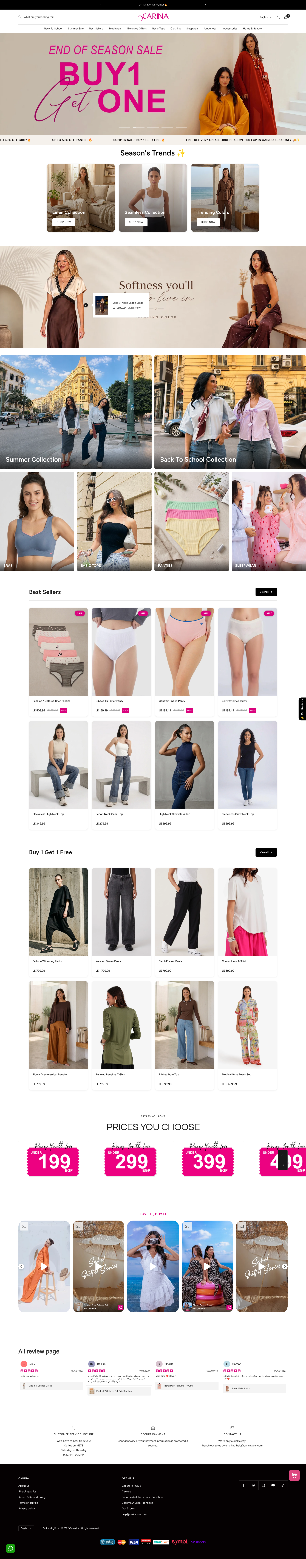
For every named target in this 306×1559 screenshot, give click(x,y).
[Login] (278, 17)
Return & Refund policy (32, 1497)
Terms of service (28, 1502)
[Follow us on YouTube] (273, 1485)
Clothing (176, 28)
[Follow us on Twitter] (253, 1485)
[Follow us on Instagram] (263, 1485)
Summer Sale (76, 28)
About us (23, 1485)
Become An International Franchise (142, 1497)
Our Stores (128, 1508)
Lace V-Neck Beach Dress (127, 302)
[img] (29, 1371)
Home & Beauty (252, 28)
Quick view (134, 307)
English (264, 17)
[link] (58, 662)
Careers (126, 1491)
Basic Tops (158, 28)
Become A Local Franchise (137, 1502)
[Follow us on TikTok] (283, 1485)
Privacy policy (26, 1508)
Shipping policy (27, 1491)
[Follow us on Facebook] (244, 1485)
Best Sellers (96, 28)
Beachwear (115, 28)
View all (264, 591)
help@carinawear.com (135, 1514)
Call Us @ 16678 (131, 1485)
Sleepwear (192, 28)
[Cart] (286, 17)
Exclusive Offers (137, 28)
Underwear (210, 28)
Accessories (230, 28)
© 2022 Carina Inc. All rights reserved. (80, 1528)
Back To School (53, 28)
